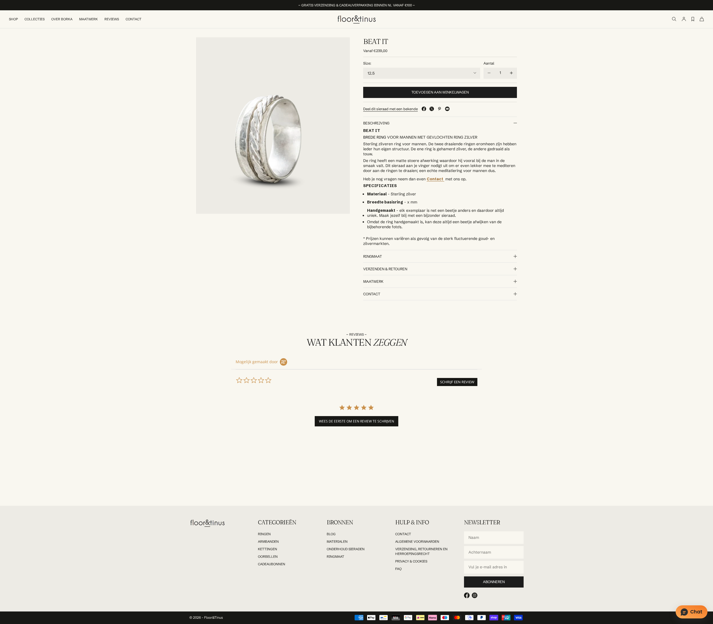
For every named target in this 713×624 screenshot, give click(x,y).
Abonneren (494, 581)
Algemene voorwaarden (417, 541)
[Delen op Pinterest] (439, 109)
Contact (133, 19)
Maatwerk (88, 19)
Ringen (264, 534)
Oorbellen (268, 556)
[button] (457, 382)
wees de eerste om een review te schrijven (356, 421)
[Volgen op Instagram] (474, 595)
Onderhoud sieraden (346, 549)
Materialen (337, 541)
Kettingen (267, 549)
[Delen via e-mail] (447, 109)
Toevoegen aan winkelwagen (440, 92)
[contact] (443, 178)
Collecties (35, 19)
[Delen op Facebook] (424, 109)
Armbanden (268, 541)
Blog (331, 534)
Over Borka (61, 19)
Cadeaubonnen (271, 564)
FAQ (398, 569)
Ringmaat (335, 556)
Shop (13, 19)
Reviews (111, 19)
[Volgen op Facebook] (467, 595)
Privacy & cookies (411, 561)
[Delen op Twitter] (431, 109)
